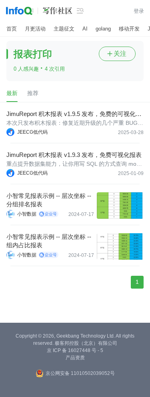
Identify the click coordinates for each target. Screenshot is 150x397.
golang (103, 29)
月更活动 (35, 29)
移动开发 (129, 29)
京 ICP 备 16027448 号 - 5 (75, 350)
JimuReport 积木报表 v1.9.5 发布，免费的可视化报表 (74, 114)
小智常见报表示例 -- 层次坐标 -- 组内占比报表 (48, 240)
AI (85, 29)
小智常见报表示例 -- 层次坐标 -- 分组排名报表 (48, 200)
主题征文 (64, 29)
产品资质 (75, 357)
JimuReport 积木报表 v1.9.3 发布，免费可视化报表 (74, 154)
